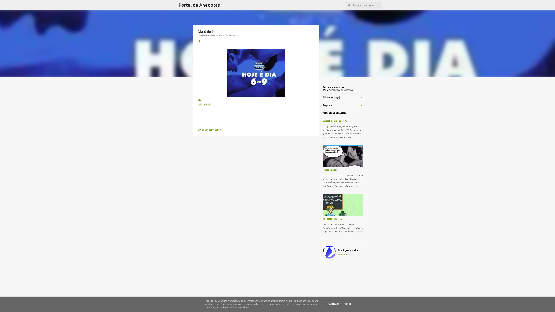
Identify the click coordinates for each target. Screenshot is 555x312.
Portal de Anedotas (199, 5)
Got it (347, 304)
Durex (207, 104)
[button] (199, 41)
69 (200, 104)
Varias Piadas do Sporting (335, 121)
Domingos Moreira (348, 250)
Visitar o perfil (344, 254)
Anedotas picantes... (332, 219)
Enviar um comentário (209, 129)
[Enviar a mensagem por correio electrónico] (199, 101)
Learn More (333, 304)
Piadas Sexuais (330, 170)
